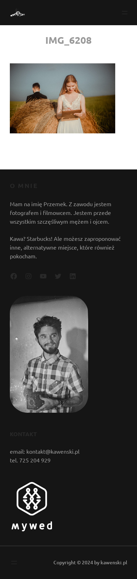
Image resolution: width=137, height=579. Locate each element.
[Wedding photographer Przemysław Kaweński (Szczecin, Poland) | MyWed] (32, 528)
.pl (124, 562)
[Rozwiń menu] (124, 12)
